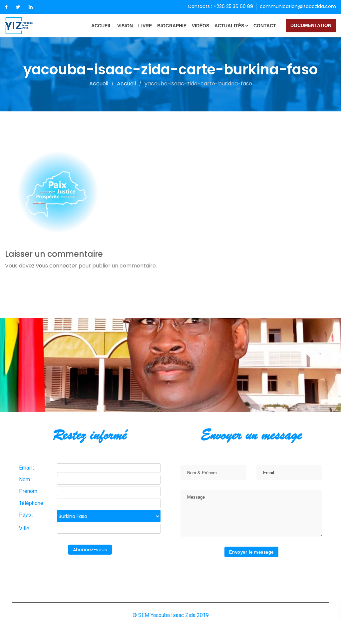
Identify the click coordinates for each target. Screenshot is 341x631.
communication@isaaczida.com (298, 6)
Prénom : (29, 491)
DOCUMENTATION (310, 25)
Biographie (171, 25)
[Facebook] (6, 7)
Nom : (25, 479)
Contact (264, 25)
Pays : (26, 515)
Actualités (229, 25)
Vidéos (200, 25)
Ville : (25, 528)
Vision (125, 25)
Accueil (101, 25)
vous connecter (56, 265)
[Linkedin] (31, 7)
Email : (26, 468)
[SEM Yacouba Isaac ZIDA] (30, 25)
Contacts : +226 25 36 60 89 (220, 6)
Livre (145, 25)
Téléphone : (32, 503)
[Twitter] (18, 7)
